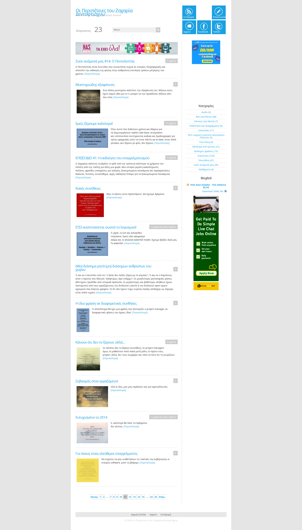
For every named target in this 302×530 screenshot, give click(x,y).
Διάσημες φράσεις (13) (206, 151)
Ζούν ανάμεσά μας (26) (206, 164)
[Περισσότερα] (92, 73)
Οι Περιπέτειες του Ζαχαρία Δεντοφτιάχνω (104, 12)
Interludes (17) (206, 130)
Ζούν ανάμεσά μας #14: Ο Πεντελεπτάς (105, 61)
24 (151, 496)
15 (143, 496)
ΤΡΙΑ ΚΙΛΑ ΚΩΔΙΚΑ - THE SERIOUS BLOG (208, 186)
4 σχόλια (171, 341)
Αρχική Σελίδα (138, 514)
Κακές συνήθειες (88, 188)
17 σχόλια (171, 123)
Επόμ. (162, 496)
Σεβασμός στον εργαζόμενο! (97, 381)
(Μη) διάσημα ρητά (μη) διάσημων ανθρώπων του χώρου (113, 268)
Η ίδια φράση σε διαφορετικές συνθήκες (106, 303)
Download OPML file (213, 191)
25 (155, 496)
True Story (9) (206, 142)
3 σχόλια (171, 157)
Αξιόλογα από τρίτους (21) (206, 146)
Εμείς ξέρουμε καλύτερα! (94, 123)
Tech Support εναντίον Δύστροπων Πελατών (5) (206, 136)
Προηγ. (94, 496)
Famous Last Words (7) (206, 121)
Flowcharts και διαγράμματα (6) (206, 125)
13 (134, 496)
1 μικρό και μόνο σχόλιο (163, 226)
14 (138, 496)
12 (130, 496)
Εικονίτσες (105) (206, 155)
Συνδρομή (166, 514)
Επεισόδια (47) (206, 160)
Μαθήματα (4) (206, 169)
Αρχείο (153, 514)
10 (121, 496)
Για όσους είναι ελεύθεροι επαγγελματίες (106, 453)
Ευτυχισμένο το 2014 (91, 417)
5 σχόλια (171, 60)
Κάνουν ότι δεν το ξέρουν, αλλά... (100, 342)
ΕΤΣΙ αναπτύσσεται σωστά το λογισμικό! (106, 227)
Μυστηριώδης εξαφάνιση (95, 84)
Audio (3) (206, 112)
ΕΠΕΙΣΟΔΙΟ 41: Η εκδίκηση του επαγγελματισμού (112, 157)
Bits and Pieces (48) (206, 116)
